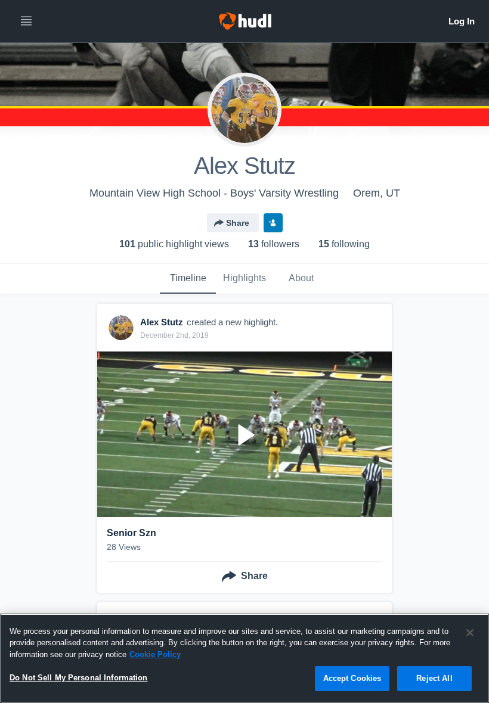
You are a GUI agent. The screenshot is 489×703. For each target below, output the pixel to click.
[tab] (188, 279)
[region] (244, 658)
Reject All (434, 678)
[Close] (470, 633)
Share (237, 223)
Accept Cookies (352, 678)
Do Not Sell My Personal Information (79, 677)
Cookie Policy (155, 654)
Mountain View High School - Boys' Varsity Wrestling (214, 193)
